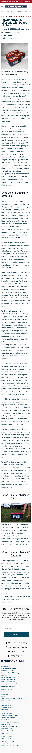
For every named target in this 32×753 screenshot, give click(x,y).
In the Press (4, 694)
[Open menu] (2, 7)
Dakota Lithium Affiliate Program (11, 673)
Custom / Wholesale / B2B (9, 684)
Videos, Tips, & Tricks (17, 651)
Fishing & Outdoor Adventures (18, 647)
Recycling (4, 675)
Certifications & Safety (8, 677)
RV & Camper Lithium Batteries (10, 722)
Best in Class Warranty (8, 679)
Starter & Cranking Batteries (9, 715)
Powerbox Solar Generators (9, 726)
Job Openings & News (17, 656)
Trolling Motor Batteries (8, 717)
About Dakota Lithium (8, 686)
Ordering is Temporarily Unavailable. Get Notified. (15, 1)
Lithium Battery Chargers (9, 668)
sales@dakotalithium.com (10, 745)
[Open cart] (30, 7)
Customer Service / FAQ (8, 705)
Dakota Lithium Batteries (20, 90)
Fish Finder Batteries (7, 720)
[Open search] (2, 12)
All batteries (8, 11)
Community (5, 32)
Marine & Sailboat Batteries (9, 731)
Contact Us (4, 709)
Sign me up (16, 634)
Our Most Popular (6, 713)
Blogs (3, 696)
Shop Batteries (5, 666)
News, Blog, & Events (7, 670)
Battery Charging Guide (8, 681)
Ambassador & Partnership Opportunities (13, 698)
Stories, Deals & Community (17, 643)
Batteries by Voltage (22, 11)
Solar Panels (5, 733)
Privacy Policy (5, 700)
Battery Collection (6, 689)
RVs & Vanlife (15, 32)
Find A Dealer (5, 703)
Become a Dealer (6, 692)
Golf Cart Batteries (6, 724)
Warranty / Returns (6, 707)
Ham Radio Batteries (7, 728)
